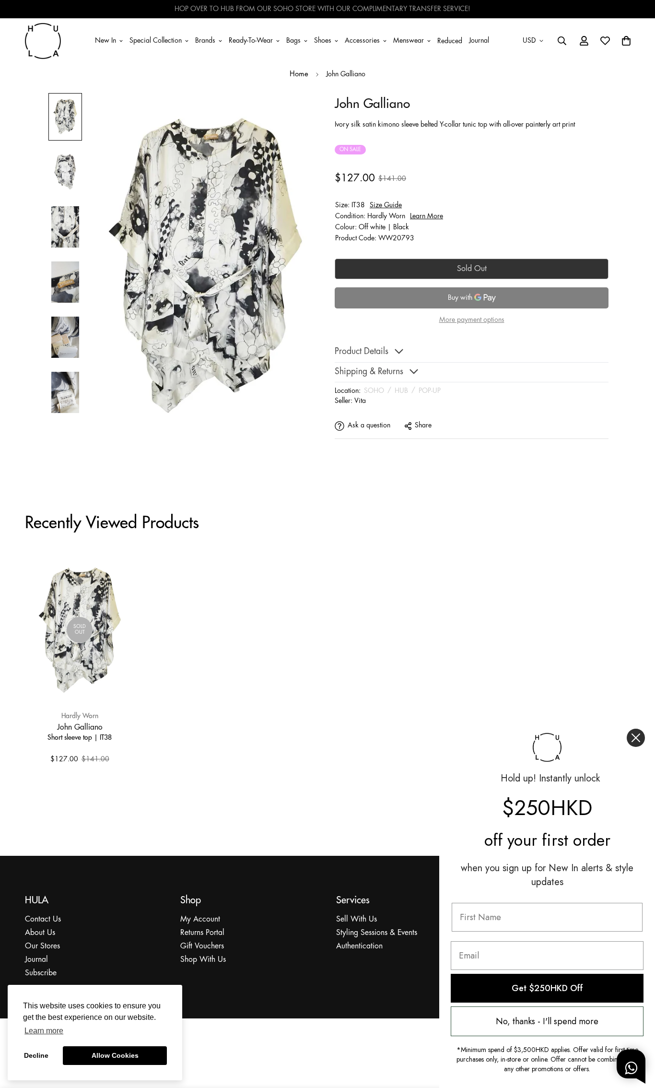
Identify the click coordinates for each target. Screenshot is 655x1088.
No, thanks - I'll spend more (547, 1021)
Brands (205, 40)
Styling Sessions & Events (376, 933)
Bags (293, 40)
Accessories (362, 40)
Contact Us (43, 919)
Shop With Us (203, 960)
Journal (479, 40)
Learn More (426, 216)
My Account (200, 919)
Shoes (322, 40)
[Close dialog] (635, 737)
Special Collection (155, 40)
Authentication (359, 946)
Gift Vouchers (202, 946)
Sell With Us (356, 919)
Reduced (449, 41)
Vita (360, 401)
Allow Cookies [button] (115, 1055)
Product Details (361, 351)
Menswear (408, 40)
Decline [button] (36, 1055)
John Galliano (80, 727)
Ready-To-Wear (251, 40)
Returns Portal (202, 933)
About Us (40, 933)
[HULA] (43, 41)
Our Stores (42, 946)
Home (299, 74)
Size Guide (386, 205)
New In (105, 40)
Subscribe (41, 973)
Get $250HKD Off (547, 988)
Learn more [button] (43, 1031)
